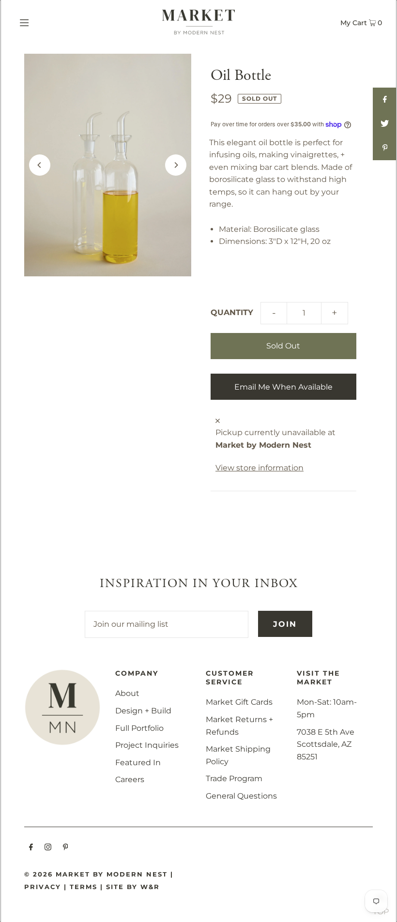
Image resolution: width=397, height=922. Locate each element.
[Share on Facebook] (385, 100)
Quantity (232, 312)
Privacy (42, 887)
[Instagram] (48, 848)
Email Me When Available (283, 387)
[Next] (175, 165)
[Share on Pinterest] (385, 148)
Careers (129, 779)
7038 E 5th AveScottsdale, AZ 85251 (325, 744)
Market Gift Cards (239, 702)
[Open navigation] (45, 22)
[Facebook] (31, 848)
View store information (259, 467)
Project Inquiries (147, 745)
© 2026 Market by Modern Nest (96, 874)
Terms (83, 887)
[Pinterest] (65, 848)
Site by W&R (133, 887)
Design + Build (143, 710)
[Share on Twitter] (385, 124)
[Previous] (39, 165)
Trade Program (234, 778)
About (127, 693)
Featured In (138, 762)
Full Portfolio (139, 728)
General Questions (241, 796)
